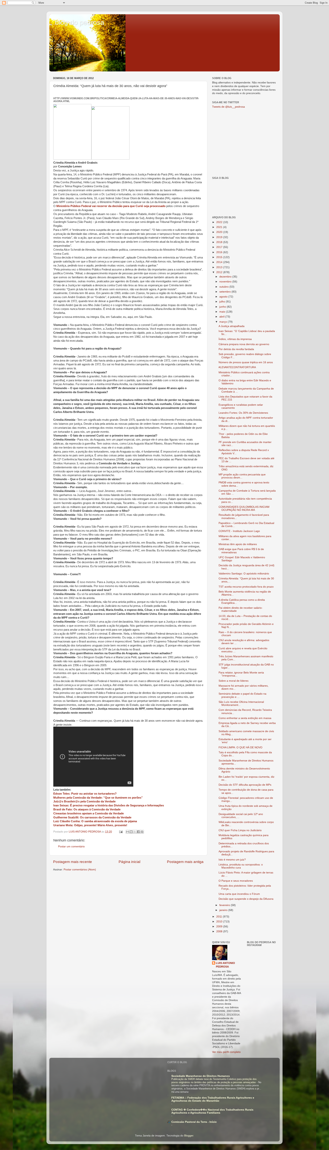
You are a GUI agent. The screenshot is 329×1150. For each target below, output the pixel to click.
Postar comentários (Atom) (80, 869)
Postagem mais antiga (185, 862)
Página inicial (129, 862)
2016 (219, 252)
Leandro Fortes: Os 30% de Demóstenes (243, 412)
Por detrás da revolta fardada (236, 349)
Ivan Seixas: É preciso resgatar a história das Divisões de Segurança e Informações (108, 805)
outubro (224, 286)
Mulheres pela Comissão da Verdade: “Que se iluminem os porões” (98, 797)
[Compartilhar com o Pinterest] (142, 832)
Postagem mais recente (72, 862)
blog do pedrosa (79, 22)
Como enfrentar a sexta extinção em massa (245, 718)
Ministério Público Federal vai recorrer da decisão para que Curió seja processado (110, 206)
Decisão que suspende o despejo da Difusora (246, 898)
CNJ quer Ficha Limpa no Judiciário (240, 830)
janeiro (223, 910)
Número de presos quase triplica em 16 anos (246, 362)
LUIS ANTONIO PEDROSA (225, 965)
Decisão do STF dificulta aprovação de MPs (245, 784)
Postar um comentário (71, 846)
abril (222, 316)
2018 (219, 242)
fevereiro (225, 905)
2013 (219, 267)
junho (223, 306)
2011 (219, 916)
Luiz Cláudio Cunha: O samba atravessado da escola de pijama (95, 821)
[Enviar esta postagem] (120, 831)
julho (222, 301)
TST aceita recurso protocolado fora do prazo (246, 586)
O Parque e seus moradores (236, 880)
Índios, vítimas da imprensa (235, 339)
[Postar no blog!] (131, 832)
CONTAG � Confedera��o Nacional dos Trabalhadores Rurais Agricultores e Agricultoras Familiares (212, 1111)
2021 (219, 227)
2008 (219, 931)
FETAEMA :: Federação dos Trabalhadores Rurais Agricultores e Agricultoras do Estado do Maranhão (212, 1099)
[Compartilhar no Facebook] (138, 832)
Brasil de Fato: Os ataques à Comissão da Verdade (87, 809)
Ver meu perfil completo (226, 1052)
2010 (219, 921)
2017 (219, 247)
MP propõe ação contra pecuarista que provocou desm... (242, 476)
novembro (225, 281)
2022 (219, 222)
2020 (219, 232)
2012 (219, 272)
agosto (223, 296)
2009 (219, 926)
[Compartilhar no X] (135, 832)
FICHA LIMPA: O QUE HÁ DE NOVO (240, 747)
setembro (225, 291)
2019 (219, 237)
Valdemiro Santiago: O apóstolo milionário (244, 573)
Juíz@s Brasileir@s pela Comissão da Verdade (84, 801)
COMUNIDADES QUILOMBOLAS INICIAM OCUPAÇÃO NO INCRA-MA (244, 508)
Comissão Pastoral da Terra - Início (194, 1121)
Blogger (188, 1135)
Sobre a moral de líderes (233, 680)
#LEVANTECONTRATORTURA (237, 367)
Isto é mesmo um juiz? (232, 859)
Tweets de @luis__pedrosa (228, 106)
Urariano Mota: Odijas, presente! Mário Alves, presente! (90, 825)
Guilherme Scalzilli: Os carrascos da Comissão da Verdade (92, 817)
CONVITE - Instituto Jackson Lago (239, 531)
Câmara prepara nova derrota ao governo (244, 344)
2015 (219, 257)
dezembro (225, 276)
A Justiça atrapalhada (231, 326)
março (223, 321)
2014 (219, 262)
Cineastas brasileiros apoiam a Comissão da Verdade (88, 813)
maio (222, 311)
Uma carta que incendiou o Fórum (239, 893)
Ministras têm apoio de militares (238, 544)
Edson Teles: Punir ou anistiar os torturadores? (85, 793)
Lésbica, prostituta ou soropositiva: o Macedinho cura (241, 866)
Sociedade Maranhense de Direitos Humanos (200, 1076)
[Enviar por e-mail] (127, 832)
